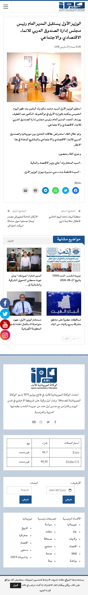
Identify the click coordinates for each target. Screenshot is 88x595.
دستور (24, 550)
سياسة (48, 524)
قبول (15, 585)
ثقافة (74, 553)
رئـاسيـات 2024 (19, 557)
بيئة (50, 561)
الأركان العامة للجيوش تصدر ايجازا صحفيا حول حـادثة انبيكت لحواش (22, 221)
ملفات (48, 532)
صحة (49, 553)
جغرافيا (23, 535)
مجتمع (48, 546)
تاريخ (25, 528)
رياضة (73, 561)
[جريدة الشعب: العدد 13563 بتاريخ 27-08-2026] (64, 260)
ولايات (73, 539)
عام (75, 532)
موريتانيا (72, 524)
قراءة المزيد (45, 590)
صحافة (48, 539)
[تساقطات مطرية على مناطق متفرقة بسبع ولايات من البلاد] (64, 303)
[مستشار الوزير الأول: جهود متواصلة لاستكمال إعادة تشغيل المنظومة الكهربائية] (24, 303)
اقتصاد (73, 546)
